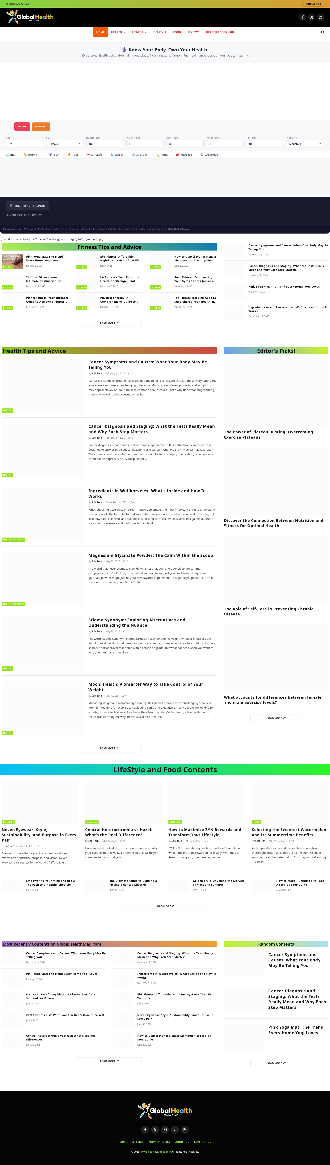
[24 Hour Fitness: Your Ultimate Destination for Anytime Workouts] (12, 282)
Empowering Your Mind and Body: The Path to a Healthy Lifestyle (50, 882)
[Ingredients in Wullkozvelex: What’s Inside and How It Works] (234, 312)
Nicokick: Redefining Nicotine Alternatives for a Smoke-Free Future (60, 996)
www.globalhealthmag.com (155, 1151)
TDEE (73, 155)
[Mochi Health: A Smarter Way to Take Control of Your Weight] (43, 708)
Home (100, 32)
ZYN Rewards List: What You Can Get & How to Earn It (65, 1015)
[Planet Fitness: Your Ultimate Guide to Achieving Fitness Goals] (12, 303)
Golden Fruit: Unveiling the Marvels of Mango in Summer (218, 882)
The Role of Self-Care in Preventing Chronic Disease (268, 611)
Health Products (13, 539)
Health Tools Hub (220, 32)
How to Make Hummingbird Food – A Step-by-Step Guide (301, 882)
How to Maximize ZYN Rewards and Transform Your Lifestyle (204, 832)
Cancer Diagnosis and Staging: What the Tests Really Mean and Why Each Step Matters (286, 268)
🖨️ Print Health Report (27, 206)
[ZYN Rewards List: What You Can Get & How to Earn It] (12, 1020)
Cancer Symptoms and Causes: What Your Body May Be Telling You (288, 247)
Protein (184, 155)
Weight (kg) (133, 138)
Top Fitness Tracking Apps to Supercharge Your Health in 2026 (195, 300)
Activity (292, 138)
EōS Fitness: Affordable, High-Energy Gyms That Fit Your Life (119, 258)
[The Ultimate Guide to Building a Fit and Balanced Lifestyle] (95, 886)
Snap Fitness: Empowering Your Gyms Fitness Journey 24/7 (193, 279)
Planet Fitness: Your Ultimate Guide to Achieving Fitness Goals (47, 300)
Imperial (41, 126)
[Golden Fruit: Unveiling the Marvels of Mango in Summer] (178, 886)
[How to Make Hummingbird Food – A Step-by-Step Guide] (262, 886)
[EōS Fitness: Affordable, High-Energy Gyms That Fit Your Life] (86, 261)
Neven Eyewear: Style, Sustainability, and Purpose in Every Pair (39, 834)
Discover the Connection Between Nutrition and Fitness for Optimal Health (274, 523)
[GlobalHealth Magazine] (30, 17)
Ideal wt (140, 155)
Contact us (313, 3)
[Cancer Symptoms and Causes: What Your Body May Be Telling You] (234, 250)
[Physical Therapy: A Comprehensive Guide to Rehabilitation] (86, 303)
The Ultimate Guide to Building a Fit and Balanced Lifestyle (133, 882)
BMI (10, 155)
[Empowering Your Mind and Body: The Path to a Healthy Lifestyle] (12, 886)
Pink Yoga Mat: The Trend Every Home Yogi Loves (44, 258)
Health (116, 32)
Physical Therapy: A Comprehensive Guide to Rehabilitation (118, 300)
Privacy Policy (159, 1142)
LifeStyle (160, 32)
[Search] (322, 32)
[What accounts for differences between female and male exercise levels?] (276, 657)
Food (177, 32)
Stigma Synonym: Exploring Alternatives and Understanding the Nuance (136, 622)
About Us (182, 1142)
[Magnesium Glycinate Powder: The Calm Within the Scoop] (43, 579)
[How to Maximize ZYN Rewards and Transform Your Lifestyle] (206, 802)
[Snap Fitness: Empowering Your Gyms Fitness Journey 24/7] (160, 282)
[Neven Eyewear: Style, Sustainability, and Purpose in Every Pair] (40, 802)
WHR (162, 155)
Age (8, 138)
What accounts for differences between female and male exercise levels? (273, 700)
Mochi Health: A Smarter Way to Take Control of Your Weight (146, 687)
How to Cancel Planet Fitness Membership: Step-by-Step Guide (195, 258)
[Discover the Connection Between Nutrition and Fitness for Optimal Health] (276, 481)
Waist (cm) (213, 138)
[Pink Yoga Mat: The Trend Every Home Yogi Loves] (12, 261)
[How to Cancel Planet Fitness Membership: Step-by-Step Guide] (160, 261)
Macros (94, 155)
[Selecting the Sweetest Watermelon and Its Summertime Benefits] (290, 802)
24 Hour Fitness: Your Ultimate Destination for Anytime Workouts (44, 279)
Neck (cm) (172, 138)
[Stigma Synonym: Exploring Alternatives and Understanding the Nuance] (43, 643)
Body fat (32, 155)
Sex (48, 138)
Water (117, 155)
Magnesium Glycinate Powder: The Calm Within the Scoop (150, 555)
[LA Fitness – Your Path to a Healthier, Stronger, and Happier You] (86, 282)
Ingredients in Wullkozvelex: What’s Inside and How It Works (287, 309)
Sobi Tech (97, 373)
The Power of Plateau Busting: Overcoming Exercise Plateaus (268, 434)
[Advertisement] (165, 92)
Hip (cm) (251, 138)
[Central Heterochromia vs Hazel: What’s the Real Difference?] (123, 802)
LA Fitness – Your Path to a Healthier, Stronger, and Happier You (119, 279)
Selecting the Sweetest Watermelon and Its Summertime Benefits (289, 832)
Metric (22, 126)
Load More (108, 323)
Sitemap (138, 1142)
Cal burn (209, 155)
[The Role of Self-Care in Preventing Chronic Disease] (276, 569)
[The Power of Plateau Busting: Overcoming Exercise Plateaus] (276, 392)
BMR (54, 155)
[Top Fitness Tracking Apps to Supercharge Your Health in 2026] (160, 303)
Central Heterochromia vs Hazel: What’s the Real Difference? (119, 832)
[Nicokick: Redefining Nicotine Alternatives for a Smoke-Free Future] (12, 999)
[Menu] (8, 32)
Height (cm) (93, 138)
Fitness (137, 32)
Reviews (194, 32)
